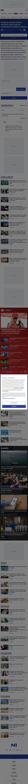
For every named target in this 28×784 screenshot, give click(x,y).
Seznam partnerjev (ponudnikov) (8, 398)
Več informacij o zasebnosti (19, 387)
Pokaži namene (14, 402)
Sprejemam (14, 406)
